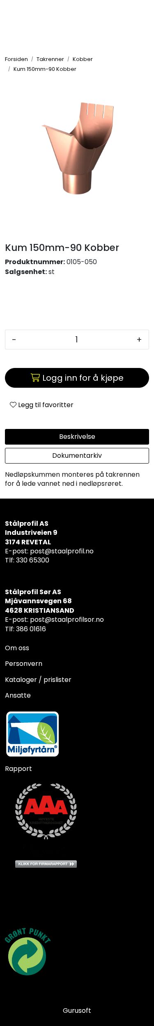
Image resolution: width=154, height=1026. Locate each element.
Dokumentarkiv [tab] (77, 455)
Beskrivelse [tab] (77, 436)
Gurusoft (77, 1010)
